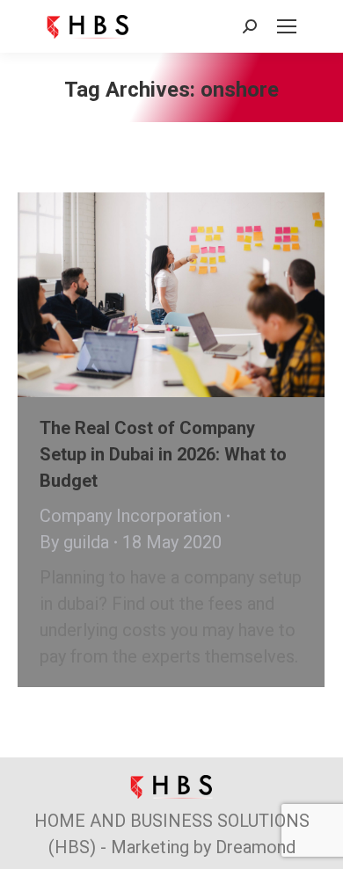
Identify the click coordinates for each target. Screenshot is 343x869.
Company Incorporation (131, 515)
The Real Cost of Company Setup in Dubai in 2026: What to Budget (163, 454)
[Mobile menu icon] (286, 26)
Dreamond (255, 847)
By (74, 542)
